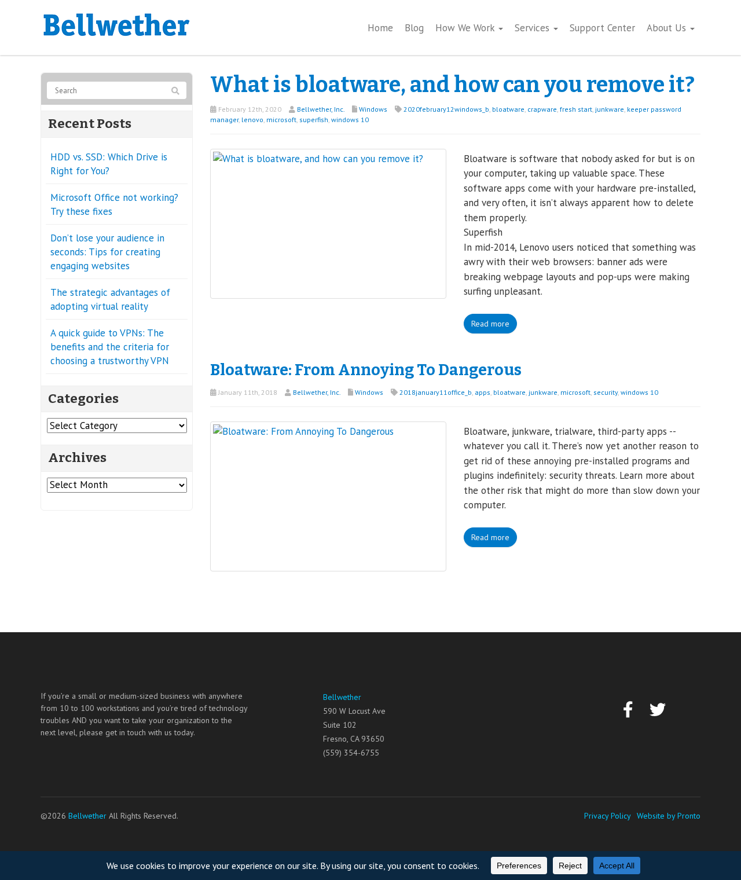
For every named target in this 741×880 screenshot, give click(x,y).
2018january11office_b (435, 392)
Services (533, 27)
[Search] (175, 91)
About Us (668, 27)
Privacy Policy (607, 816)
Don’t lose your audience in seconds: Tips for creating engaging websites (107, 252)
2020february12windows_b (446, 109)
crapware (542, 109)
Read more (490, 323)
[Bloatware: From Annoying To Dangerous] (328, 495)
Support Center (602, 27)
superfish (313, 119)
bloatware (508, 109)
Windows (373, 109)
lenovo (252, 119)
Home (380, 27)
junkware (609, 109)
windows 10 (350, 119)
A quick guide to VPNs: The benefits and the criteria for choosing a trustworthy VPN (109, 347)
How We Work (466, 27)
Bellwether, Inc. (320, 109)
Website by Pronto (668, 816)
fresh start (576, 109)
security (605, 392)
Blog (414, 27)
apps (482, 392)
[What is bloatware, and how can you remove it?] (328, 223)
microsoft (281, 119)
